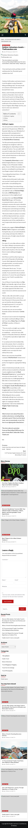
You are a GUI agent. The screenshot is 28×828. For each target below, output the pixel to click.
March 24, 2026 (10, 816)
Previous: (13, 447)
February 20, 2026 (10, 541)
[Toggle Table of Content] (18, 114)
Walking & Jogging (9, 116)
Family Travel (5, 658)
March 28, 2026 (10, 710)
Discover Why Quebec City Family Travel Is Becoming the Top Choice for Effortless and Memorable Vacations (13, 620)
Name (4, 580)
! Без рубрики (5, 655)
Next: (15, 453)
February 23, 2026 (10, 486)
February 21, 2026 (10, 516)
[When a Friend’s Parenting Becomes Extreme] (14, 723)
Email (17, 580)
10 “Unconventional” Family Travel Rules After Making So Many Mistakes (12, 629)
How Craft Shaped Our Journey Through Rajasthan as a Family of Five (12, 634)
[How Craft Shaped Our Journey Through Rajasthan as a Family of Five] (14, 777)
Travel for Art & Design (8, 667)
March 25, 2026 (10, 791)
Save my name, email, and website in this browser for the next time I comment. (13, 595)
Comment (5, 559)
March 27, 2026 (10, 737)
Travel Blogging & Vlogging (9, 664)
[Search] (25, 35)
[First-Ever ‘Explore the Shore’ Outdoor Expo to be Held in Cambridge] (14, 472)
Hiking (6, 118)
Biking (5, 120)
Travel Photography (7, 670)
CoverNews (22, 823)
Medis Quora (4, 679)
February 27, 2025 (11, 51)
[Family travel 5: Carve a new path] (14, 804)
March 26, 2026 (10, 764)
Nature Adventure (6, 45)
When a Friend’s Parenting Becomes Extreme (14, 625)
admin (4, 51)
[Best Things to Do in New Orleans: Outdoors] (14, 527)
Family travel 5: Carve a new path (10, 637)
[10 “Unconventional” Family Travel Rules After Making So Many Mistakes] (14, 750)
